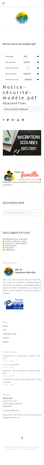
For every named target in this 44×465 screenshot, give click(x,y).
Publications (11, 245)
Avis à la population (11, 364)
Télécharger (9, 50)
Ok (37, 213)
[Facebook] (22, 438)
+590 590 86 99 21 (12, 411)
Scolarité (9, 248)
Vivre (4, 330)
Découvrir (6, 338)
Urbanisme (10, 250)
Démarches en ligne (9, 334)
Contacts (5, 342)
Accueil (5, 326)
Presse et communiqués (16, 243)
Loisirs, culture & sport (16, 241)
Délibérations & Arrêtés (16, 239)
